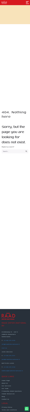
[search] (26, 151)
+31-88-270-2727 (9, 355)
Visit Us (4, 348)
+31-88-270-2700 (9, 340)
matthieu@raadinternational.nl (12, 371)
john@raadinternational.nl (11, 359)
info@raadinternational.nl (11, 344)
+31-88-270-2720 (9, 367)
